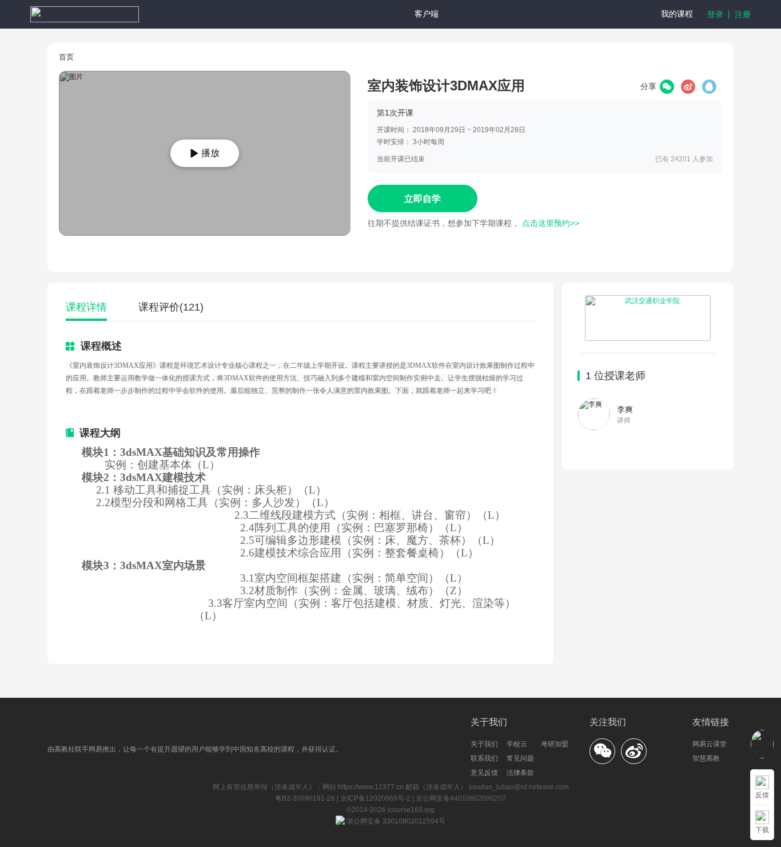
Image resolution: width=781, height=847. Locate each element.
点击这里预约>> (550, 223)
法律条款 (520, 773)
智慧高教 (706, 758)
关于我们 (484, 744)
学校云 (517, 744)
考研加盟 (554, 744)
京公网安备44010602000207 (461, 798)
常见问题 (520, 758)
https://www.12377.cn (371, 787)
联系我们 (484, 758)
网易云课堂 (709, 744)
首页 (66, 57)
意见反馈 (484, 773)
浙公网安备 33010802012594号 (395, 821)
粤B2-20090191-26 (306, 798)
